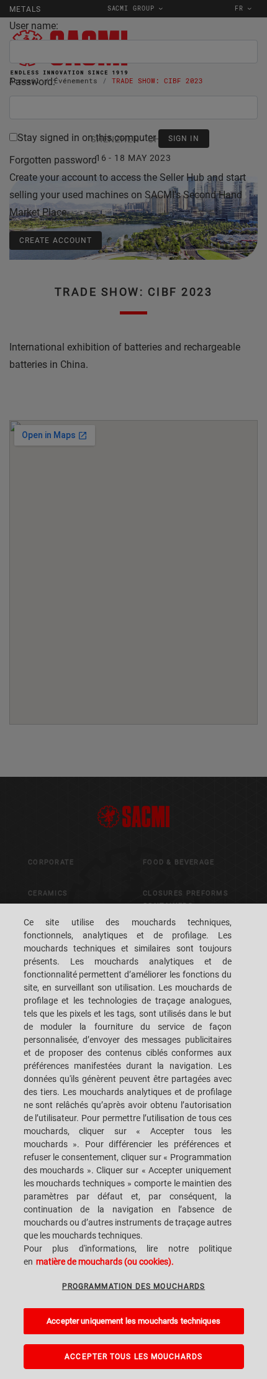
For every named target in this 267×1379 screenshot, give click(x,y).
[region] (133, 1141)
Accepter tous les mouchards (133, 1356)
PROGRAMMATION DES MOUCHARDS (133, 1286)
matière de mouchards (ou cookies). (105, 1262)
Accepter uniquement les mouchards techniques (133, 1321)
